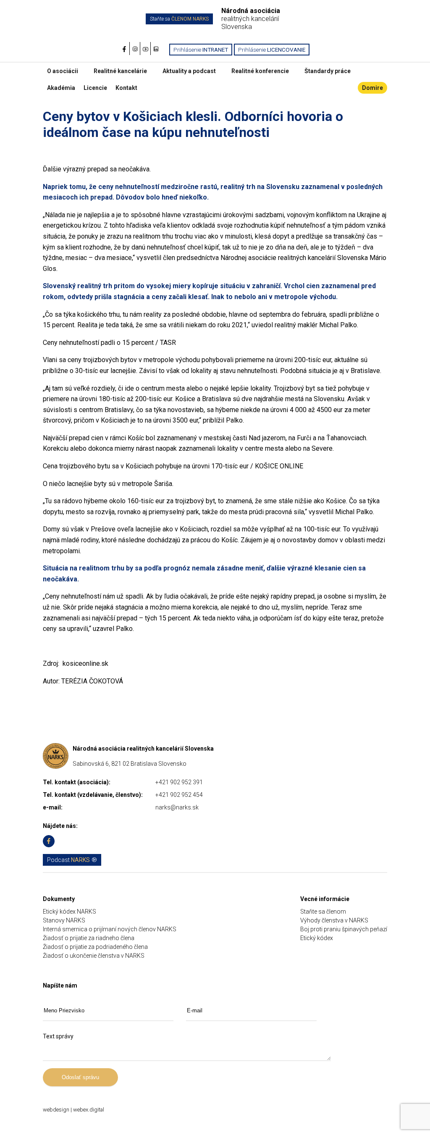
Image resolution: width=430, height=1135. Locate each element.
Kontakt (126, 87)
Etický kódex (316, 938)
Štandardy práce (327, 71)
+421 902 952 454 (179, 794)
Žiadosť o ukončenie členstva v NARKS (93, 955)
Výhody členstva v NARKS (334, 920)
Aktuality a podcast (189, 71)
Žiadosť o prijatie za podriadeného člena (95, 946)
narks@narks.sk (177, 807)
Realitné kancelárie (120, 71)
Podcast (68, 860)
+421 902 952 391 (179, 782)
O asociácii (62, 71)
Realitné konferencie (260, 71)
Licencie (95, 87)
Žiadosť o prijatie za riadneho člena (88, 938)
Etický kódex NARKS (69, 911)
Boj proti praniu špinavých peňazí (343, 929)
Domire (372, 87)
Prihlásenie (200, 49)
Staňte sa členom (323, 911)
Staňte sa (179, 19)
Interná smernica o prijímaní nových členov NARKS (109, 929)
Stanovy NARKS (64, 920)
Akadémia (61, 87)
